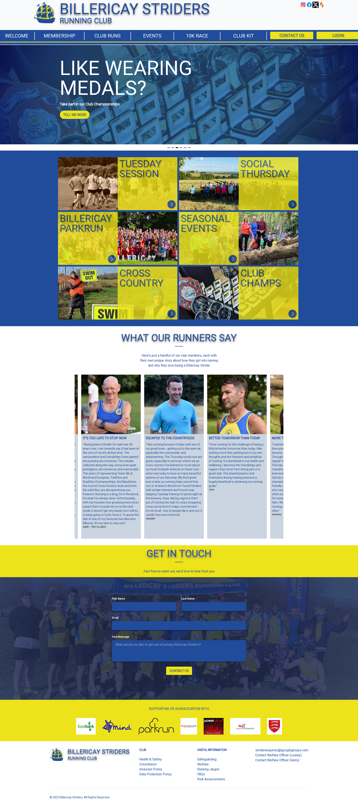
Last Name (188, 598)
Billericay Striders (71, 797)
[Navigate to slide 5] (185, 147)
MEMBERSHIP (59, 36)
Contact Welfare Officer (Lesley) (278, 755)
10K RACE (197, 36)
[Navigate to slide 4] (181, 147)
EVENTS (152, 36)
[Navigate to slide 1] (169, 147)
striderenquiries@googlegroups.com (281, 750)
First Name (118, 598)
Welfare (203, 764)
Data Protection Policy (155, 774)
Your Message (120, 636)
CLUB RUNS (107, 36)
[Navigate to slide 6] (189, 147)
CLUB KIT (243, 36)
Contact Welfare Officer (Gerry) (277, 760)
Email (115, 617)
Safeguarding (206, 759)
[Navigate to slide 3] (177, 147)
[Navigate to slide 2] (173, 147)
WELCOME (16, 36)
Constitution (148, 764)
